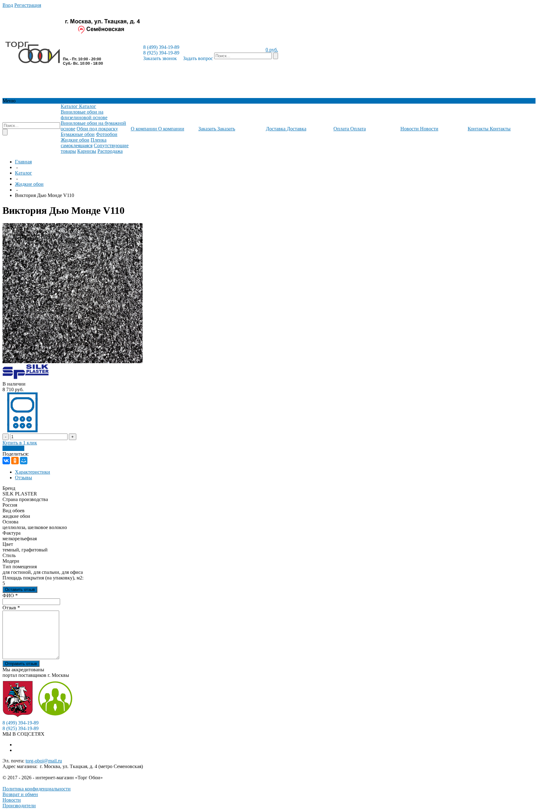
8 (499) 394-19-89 (161, 47)
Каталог (23, 173)
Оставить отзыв (20, 589)
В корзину (13, 448)
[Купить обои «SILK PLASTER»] (25, 378)
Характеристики (32, 472)
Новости (11, 800)
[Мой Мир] (23, 460)
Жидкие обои (29, 184)
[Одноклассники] (15, 460)
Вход (7, 5)
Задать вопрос (198, 58)
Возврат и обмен (20, 794)
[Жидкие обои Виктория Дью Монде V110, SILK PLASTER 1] (72, 361)
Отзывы (23, 477)
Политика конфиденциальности (36, 788)
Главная (23, 161)
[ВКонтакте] (6, 460)
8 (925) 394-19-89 (161, 52)
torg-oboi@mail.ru (44, 760)
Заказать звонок (160, 58)
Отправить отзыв (21, 663)
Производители (19, 805)
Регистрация (27, 5)
